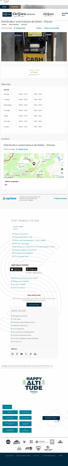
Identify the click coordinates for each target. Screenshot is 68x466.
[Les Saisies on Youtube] (21, 355)
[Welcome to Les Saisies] (34, 385)
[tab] (15, 226)
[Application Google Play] (31, 269)
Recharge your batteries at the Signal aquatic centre (34, 247)
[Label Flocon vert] (52, 441)
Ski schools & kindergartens (23, 332)
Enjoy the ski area (21, 234)
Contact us (17, 342)
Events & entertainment (22, 335)
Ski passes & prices (20, 316)
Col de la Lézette (19, 284)
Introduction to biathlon (23, 253)
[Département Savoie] (31, 441)
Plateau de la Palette (21, 281)
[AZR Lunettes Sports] (28, 448)
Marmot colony (19, 288)
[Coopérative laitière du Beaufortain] (60, 441)
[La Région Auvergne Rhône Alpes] (42, 442)
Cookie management (49, 455)
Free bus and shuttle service (24, 322)
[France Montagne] (16, 441)
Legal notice (9, 455)
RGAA (60, 455)
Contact (36, 455)
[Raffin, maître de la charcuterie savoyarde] (19, 448)
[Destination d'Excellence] (24, 441)
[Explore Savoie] (8, 441)
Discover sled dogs (21, 244)
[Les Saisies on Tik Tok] (30, 355)
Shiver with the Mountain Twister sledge (30, 240)
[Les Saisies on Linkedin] (35, 355)
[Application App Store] (16, 269)
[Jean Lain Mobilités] (48, 448)
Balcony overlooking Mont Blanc (25, 278)
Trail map (16, 319)
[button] (44, 28)
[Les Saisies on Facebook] (17, 355)
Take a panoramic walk (23, 237)
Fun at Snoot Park (21, 256)
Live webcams (18, 329)
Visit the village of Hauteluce (25, 250)
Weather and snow (20, 325)
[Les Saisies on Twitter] (26, 355)
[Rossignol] (38, 448)
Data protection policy (24, 455)
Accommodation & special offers (25, 338)
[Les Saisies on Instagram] (12, 355)
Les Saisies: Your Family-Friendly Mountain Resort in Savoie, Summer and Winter (25, 366)
